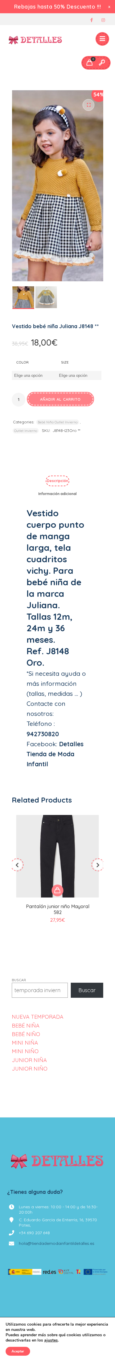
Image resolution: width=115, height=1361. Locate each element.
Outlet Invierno (25, 431)
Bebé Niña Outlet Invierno (58, 422)
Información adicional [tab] (57, 494)
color (22, 362)
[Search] (102, 62)
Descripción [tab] (57, 481)
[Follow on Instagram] (103, 20)
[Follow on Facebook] (91, 20)
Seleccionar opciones (57, 890)
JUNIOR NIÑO (29, 1068)
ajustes (51, 1340)
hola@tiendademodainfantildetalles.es (56, 1243)
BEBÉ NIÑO (26, 1034)
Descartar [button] (110, 6)
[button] (88, 105)
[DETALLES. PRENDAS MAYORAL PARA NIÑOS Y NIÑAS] (35, 39)
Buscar (19, 980)
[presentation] (17, 864)
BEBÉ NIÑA (26, 1025)
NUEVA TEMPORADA (37, 1016)
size (65, 362)
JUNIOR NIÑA (29, 1060)
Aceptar (18, 1351)
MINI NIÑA (25, 1042)
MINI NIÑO (25, 1051)
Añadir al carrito (60, 399)
